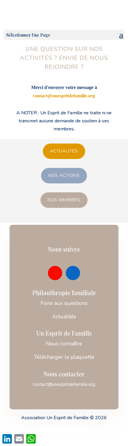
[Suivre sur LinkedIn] (73, 273)
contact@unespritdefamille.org (64, 95)
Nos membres (64, 200)
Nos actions (64, 175)
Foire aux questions (64, 303)
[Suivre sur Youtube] (55, 273)
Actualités (64, 151)
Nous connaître (64, 343)
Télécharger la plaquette (64, 357)
